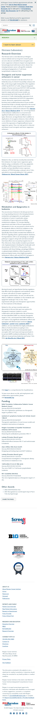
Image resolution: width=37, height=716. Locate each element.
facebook (11, 713)
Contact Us (5, 641)
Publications (6, 598)
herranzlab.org (9, 398)
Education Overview (8, 624)
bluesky (17, 713)
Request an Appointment (9, 611)
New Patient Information (9, 609)
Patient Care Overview (9, 606)
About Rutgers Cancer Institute (11, 589)
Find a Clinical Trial (8, 616)
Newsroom (5, 594)
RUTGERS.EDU (6, 629)
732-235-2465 (14, 20)
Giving (4, 591)
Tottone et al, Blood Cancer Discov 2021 (15, 174)
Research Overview (8, 631)
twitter (14, 713)
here (6, 390)
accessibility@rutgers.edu (17, 696)
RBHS (4, 626)
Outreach (5, 596)
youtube (26, 713)
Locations (5, 646)
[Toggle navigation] (34, 25)
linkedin (20, 713)
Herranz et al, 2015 (16, 257)
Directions (5, 644)
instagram (23, 713)
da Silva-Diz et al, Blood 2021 (15, 338)
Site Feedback (6, 663)
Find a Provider (6, 613)
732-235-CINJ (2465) (8, 639)
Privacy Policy (6, 659)
